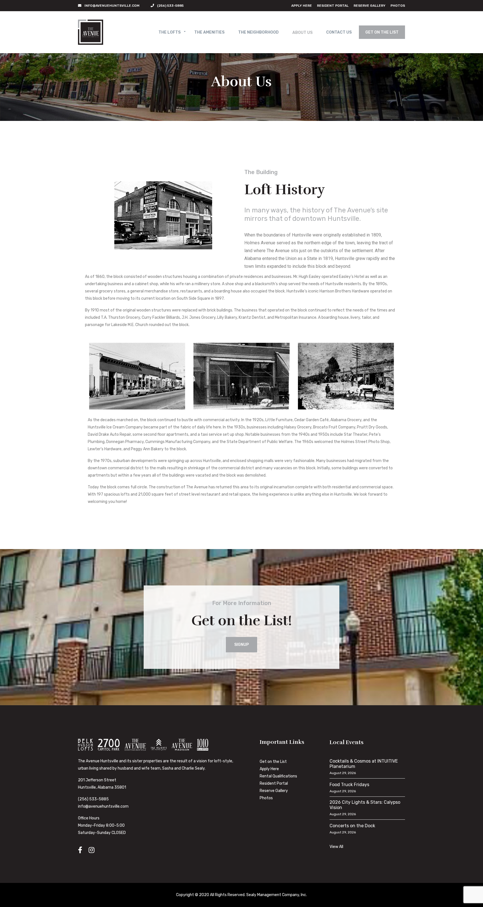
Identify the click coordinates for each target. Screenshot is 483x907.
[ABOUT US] (302, 34)
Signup (241, 644)
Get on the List (273, 761)
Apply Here (301, 6)
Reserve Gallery (369, 6)
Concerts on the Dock (352, 825)
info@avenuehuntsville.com (103, 806)
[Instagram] (91, 850)
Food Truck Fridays (349, 784)
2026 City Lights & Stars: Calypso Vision (365, 805)
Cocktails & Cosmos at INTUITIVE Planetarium (364, 763)
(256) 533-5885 (93, 799)
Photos (397, 6)
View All (336, 846)
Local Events (347, 742)
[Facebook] (80, 850)
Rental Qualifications (278, 776)
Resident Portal (333, 6)
